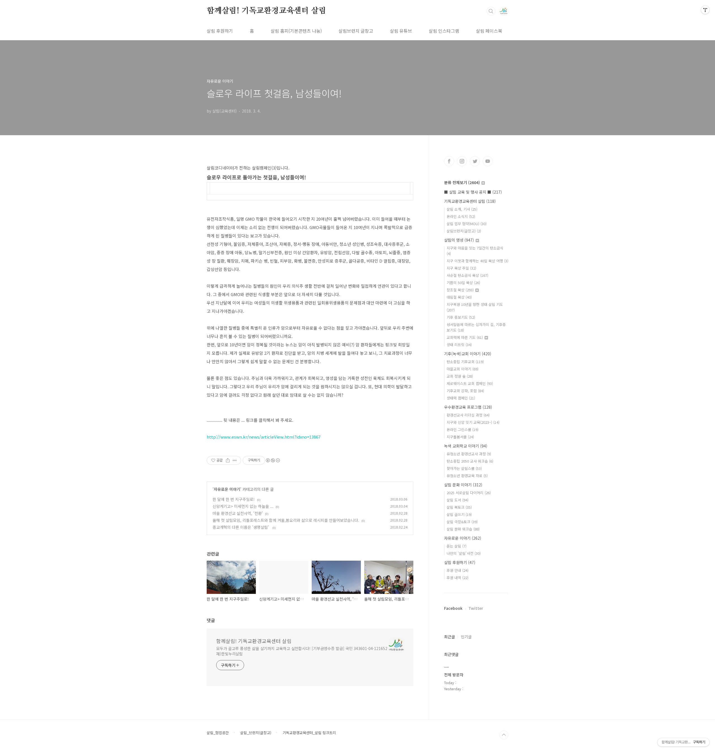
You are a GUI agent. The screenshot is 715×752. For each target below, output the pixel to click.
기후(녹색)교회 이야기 (467, 353)
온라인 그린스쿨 (462, 429)
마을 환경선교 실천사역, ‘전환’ (238, 513)
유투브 (488, 161)
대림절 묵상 (459, 297)
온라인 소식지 (461, 216)
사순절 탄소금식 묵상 (467, 275)
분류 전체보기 (462, 182)
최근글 (449, 636)
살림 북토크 (459, 507)
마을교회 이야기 (462, 369)
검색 (491, 11)
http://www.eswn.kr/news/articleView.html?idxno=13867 (263, 437)
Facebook (453, 608)
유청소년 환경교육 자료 (467, 475)
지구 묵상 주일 (461, 268)
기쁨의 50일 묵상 (463, 282)
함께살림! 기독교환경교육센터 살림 (266, 11)
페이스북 (449, 161)
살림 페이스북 (489, 30)
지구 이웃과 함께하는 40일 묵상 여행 (477, 260)
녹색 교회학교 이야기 (465, 446)
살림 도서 (457, 500)
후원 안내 (457, 570)
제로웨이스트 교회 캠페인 (470, 383)
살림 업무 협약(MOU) (467, 223)
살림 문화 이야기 (463, 484)
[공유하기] (227, 460)
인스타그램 (462, 161)
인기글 (466, 636)
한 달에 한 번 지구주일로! (234, 499)
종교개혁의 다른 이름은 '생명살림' (241, 527)
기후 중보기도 (461, 317)
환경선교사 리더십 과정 (468, 415)
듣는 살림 (456, 546)
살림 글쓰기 (459, 514)
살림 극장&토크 (462, 521)
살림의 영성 (459, 240)
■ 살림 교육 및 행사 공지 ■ (473, 192)
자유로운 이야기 (227, 489)
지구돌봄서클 (460, 436)
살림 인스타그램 (444, 30)
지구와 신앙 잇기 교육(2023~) (473, 422)
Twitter (475, 608)
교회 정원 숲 (460, 376)
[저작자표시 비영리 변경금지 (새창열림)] (272, 460)
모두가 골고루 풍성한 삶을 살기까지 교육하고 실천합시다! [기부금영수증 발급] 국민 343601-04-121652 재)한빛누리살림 (301, 651)
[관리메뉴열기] (705, 10)
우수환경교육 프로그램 (468, 407)
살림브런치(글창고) (464, 231)
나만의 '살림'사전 (464, 553)
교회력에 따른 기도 (465, 337)
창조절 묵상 (460, 289)
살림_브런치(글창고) (255, 732)
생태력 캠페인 (461, 398)
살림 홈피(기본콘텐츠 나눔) (296, 30)
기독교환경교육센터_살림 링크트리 (309, 732)
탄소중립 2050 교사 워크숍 (470, 461)
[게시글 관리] (234, 460)
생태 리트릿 (459, 344)
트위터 (475, 161)
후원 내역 (457, 577)
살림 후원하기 (220, 30)
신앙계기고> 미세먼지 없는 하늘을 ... (243, 506)
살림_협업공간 (218, 732)
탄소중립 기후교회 (465, 361)
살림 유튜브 (401, 30)
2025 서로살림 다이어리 (469, 492)
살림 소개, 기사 (462, 209)
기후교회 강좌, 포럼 (465, 390)
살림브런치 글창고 (356, 30)
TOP (503, 734)
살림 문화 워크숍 (463, 529)
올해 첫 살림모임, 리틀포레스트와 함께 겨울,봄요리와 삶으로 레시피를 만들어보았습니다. (286, 520)
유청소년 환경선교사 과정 (469, 453)
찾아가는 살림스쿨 (464, 468)
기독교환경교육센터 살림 (470, 201)
